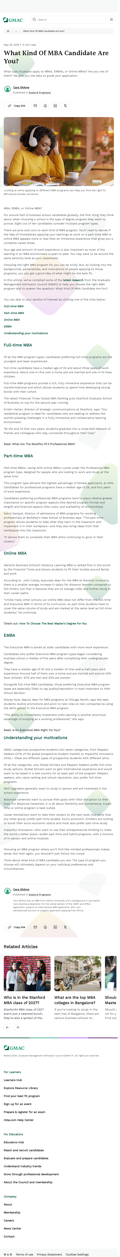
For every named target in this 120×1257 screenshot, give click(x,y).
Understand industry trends (22, 1166)
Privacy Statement (49, 1254)
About (8, 1204)
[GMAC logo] (12, 19)
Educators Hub (14, 1142)
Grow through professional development (31, 1174)
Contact (9, 1236)
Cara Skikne (21, 87)
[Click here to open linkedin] (55, 106)
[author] (7, 90)
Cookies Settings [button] (77, 1254)
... (16, 31)
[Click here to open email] (35, 106)
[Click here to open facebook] (45, 106)
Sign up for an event (18, 1104)
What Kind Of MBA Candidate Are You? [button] (44, 31)
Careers (9, 1220)
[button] (8, 31)
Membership (12, 1212)
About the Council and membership (28, 1182)
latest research (73, 280)
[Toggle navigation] (111, 19)
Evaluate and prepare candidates (26, 1158)
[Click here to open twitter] (65, 106)
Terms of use (24, 1254)
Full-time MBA (18, 345)
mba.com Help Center (19, 1120)
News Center (12, 1228)
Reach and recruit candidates (24, 1150)
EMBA (9, 635)
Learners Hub (13, 1080)
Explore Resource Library (21, 1088)
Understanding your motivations (35, 737)
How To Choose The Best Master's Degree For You (53, 623)
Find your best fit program (22, 1096)
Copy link (19, 105)
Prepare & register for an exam (24, 1112)
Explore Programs (40, 92)
